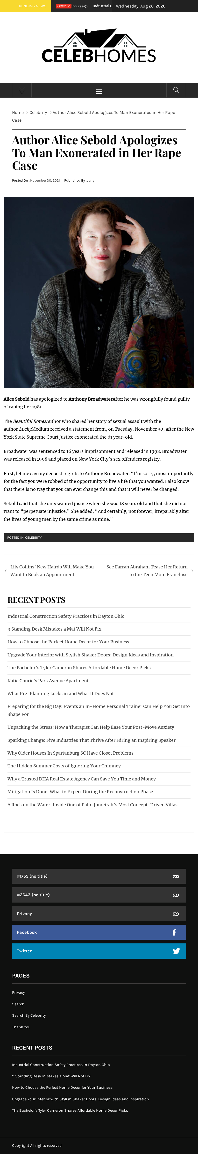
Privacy (24, 913)
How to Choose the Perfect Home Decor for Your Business (68, 642)
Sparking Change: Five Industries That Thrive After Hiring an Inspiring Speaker (91, 740)
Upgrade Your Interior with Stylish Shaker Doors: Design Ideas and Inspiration (90, 655)
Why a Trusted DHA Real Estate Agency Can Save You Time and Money (81, 779)
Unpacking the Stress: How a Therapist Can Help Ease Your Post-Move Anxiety (90, 727)
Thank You (21, 1027)
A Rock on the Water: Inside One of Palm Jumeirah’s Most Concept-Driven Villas (92, 805)
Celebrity (33, 538)
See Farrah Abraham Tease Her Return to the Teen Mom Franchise (147, 570)
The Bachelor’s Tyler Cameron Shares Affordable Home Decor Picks (79, 667)
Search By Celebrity (29, 1015)
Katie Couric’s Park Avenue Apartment (48, 681)
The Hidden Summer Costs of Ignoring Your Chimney (64, 766)
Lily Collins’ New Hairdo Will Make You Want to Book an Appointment (52, 570)
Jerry (90, 180)
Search (18, 1004)
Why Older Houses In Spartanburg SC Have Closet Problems (70, 753)
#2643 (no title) (33, 894)
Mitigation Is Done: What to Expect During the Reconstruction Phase (80, 791)
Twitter (24, 951)
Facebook (27, 932)
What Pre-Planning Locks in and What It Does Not (60, 693)
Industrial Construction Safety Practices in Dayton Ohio (66, 616)
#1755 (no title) (32, 876)
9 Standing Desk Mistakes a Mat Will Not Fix (54, 629)
